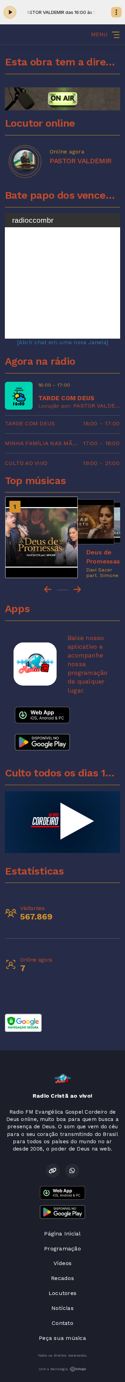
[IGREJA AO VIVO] (62, 822)
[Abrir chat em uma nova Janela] (62, 342)
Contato (62, 1323)
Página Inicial (62, 1233)
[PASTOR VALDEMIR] (25, 161)
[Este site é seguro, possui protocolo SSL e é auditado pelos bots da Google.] (23, 1022)
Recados (62, 1278)
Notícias (62, 1308)
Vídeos (62, 1263)
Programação (62, 1248)
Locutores (62, 1293)
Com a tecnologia (53, 1369)
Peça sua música (62, 1338)
